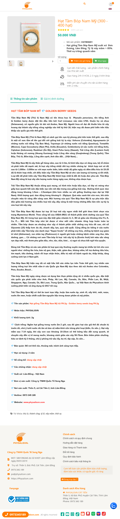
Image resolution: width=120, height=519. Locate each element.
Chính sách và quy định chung (77, 438)
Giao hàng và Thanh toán (75, 447)
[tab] (23, 100)
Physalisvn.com (31, 514)
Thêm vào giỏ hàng (81, 61)
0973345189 (17, 515)
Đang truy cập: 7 (70, 479)
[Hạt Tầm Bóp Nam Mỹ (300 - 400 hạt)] (31, 36)
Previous (9, 63)
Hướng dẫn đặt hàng (72, 442)
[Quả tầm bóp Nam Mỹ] (27, 5)
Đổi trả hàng (68, 451)
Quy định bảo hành (72, 456)
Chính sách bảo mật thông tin (77, 461)
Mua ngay (101, 61)
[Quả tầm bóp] (20, 437)
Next (53, 63)
